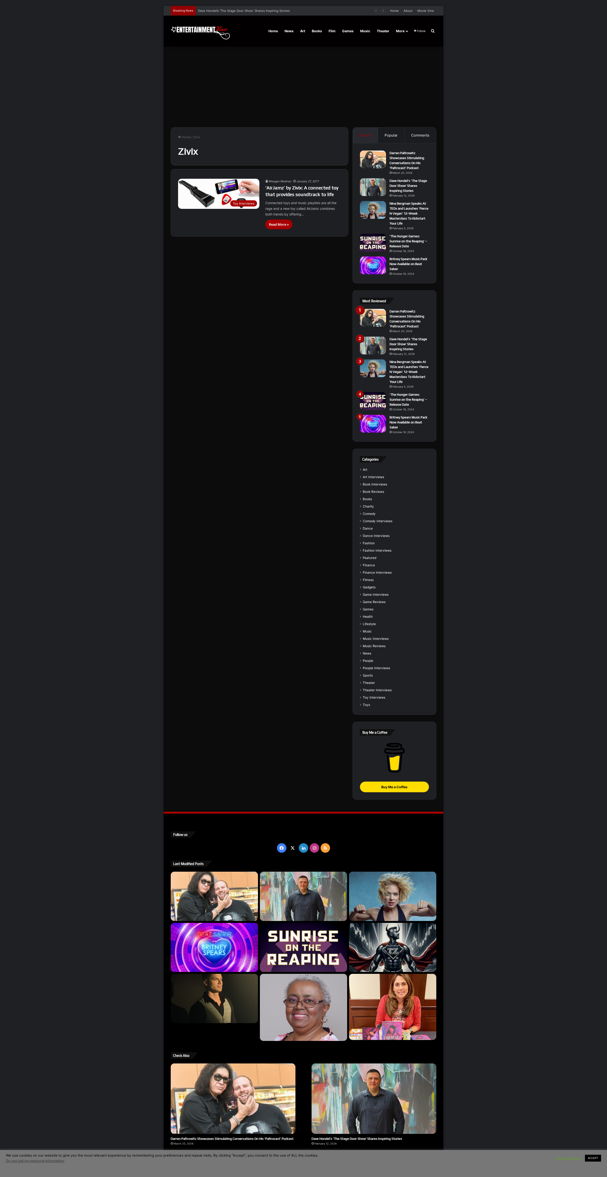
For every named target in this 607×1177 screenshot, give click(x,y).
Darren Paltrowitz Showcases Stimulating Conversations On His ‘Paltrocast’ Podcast (232, 1138)
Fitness (368, 580)
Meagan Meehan (280, 181)
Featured (369, 558)
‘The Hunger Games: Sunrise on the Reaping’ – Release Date (408, 241)
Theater (383, 31)
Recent (365, 135)
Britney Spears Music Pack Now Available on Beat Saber (408, 264)
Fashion (369, 543)
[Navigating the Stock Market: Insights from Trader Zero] (392, 947)
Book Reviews (373, 492)
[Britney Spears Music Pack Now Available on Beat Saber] (373, 265)
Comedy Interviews (377, 521)
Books (317, 31)
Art (302, 31)
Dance (368, 528)
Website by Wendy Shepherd (269, 1162)
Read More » (279, 224)
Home (394, 11)
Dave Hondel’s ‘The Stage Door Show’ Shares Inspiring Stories (408, 185)
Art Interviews (373, 477)
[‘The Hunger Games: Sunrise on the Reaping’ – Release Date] (373, 243)
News (289, 31)
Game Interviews (376, 594)
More (400, 31)
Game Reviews (374, 602)
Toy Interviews (374, 697)
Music (365, 31)
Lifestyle (369, 624)
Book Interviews (375, 484)
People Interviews (376, 668)
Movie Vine (425, 11)
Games (348, 31)
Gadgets (369, 587)
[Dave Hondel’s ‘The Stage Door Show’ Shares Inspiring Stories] (373, 187)
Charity (368, 506)
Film (332, 31)
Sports (368, 675)
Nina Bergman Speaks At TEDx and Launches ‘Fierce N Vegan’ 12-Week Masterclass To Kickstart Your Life (276, 11)
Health (368, 616)
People (368, 661)
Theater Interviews (377, 690)
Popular (391, 135)
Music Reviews (374, 646)
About (408, 11)
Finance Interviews (377, 572)
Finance (369, 565)
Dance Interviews (376, 536)
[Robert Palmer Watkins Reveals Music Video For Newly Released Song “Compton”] (214, 998)
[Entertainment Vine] (200, 31)
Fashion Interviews (377, 550)
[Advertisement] (303, 87)
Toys (366, 705)
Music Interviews (376, 639)
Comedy (369, 514)
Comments (420, 135)
